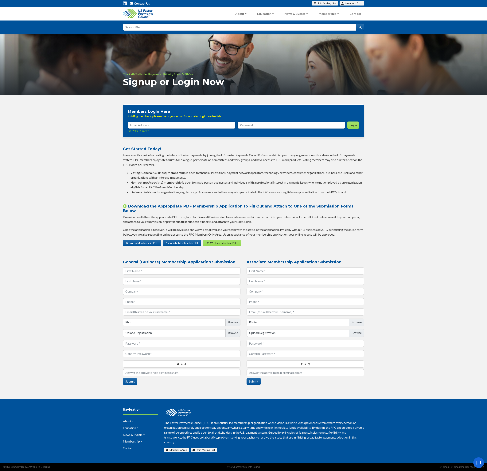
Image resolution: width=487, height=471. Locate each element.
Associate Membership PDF (182, 243)
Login (353, 125)
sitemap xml (457, 466)
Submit (130, 381)
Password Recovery (138, 130)
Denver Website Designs (35, 466)
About (239, 13)
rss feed (470, 466)
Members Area (178, 449)
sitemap (444, 466)
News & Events (295, 13)
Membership (327, 13)
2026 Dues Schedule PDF (222, 243)
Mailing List (327, 3)
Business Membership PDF (142, 243)
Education (264, 13)
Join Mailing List (205, 449)
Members (353, 3)
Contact (355, 13)
